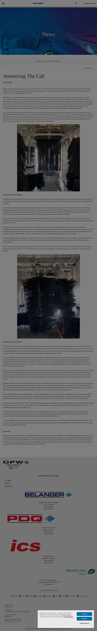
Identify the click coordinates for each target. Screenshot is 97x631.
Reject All (84, 618)
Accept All (84, 614)
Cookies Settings (84, 623)
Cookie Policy (68, 616)
